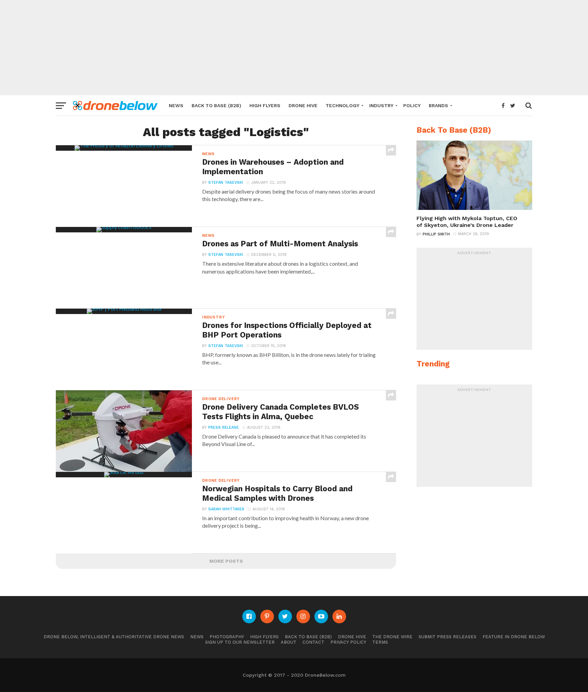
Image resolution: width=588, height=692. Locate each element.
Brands (438, 105)
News (176, 105)
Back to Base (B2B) (216, 105)
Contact (313, 642)
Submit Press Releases (447, 636)
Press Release (223, 427)
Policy (412, 105)
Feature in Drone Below (514, 636)
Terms (380, 642)
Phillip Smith (436, 234)
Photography (227, 636)
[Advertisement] (294, 47)
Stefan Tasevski (225, 182)
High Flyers (264, 105)
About (288, 642)
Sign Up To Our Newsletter (240, 642)
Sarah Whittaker (226, 509)
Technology (342, 105)
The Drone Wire (392, 636)
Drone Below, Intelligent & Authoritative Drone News (114, 636)
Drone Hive (303, 105)
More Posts (226, 561)
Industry (381, 105)
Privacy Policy (348, 642)
